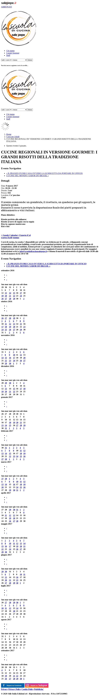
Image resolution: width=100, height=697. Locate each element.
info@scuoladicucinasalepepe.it (33, 251)
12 (10, 324)
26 (2, 299)
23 (24, 327)
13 (6, 293)
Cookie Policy (27, 689)
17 (21, 293)
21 (10, 296)
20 (6, 296)
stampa (16, 237)
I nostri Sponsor (12, 53)
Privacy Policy (14, 689)
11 (6, 324)
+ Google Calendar (9, 235)
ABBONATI (6, 7)
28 (10, 299)
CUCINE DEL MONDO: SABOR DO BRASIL (27, 176)
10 (14, 355)
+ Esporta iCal (24, 235)
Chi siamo (10, 51)
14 (10, 293)
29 (14, 299)
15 (14, 293)
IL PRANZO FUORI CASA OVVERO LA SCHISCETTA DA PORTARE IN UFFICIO (44, 173)
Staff (8, 55)
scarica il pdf (6, 237)
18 (6, 327)
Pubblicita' (39, 689)
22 (14, 296)
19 (2, 296)
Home (8, 134)
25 (6, 330)
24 (21, 296)
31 (6, 428)
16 (10, 358)
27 (6, 299)
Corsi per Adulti (12, 137)
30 (10, 363)
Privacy (4, 689)
